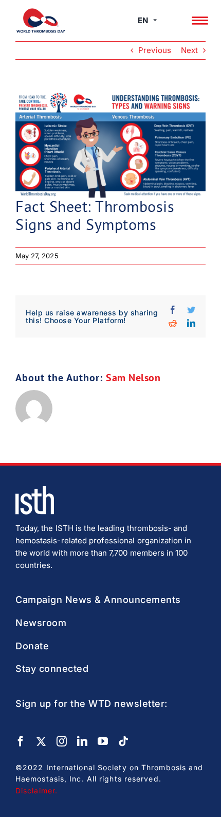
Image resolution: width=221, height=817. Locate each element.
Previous (154, 50)
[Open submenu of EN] (155, 20)
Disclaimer (35, 790)
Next (189, 50)
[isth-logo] (34, 490)
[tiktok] (123, 741)
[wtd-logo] (40, 12)
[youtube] (103, 741)
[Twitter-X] (41, 741)
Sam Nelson (133, 377)
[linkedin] (82, 741)
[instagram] (62, 741)
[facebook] (20, 741)
